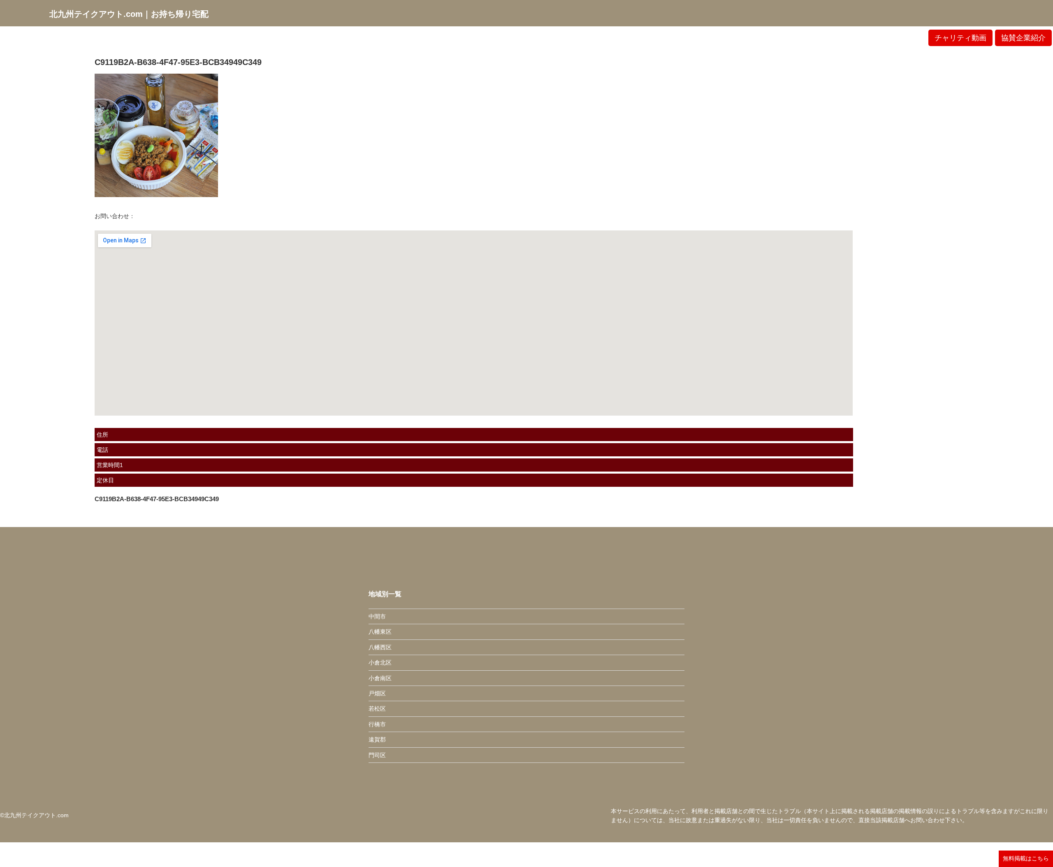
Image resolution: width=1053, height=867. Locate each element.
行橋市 (377, 724)
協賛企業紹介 (1023, 38)
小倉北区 (380, 662)
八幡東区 (380, 631)
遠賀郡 (377, 739)
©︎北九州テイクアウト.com (34, 815)
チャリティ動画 (960, 38)
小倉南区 (380, 678)
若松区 (377, 708)
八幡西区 (380, 647)
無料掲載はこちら (1026, 858)
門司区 (377, 755)
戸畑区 (377, 693)
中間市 (377, 616)
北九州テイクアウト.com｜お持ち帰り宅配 (129, 14)
